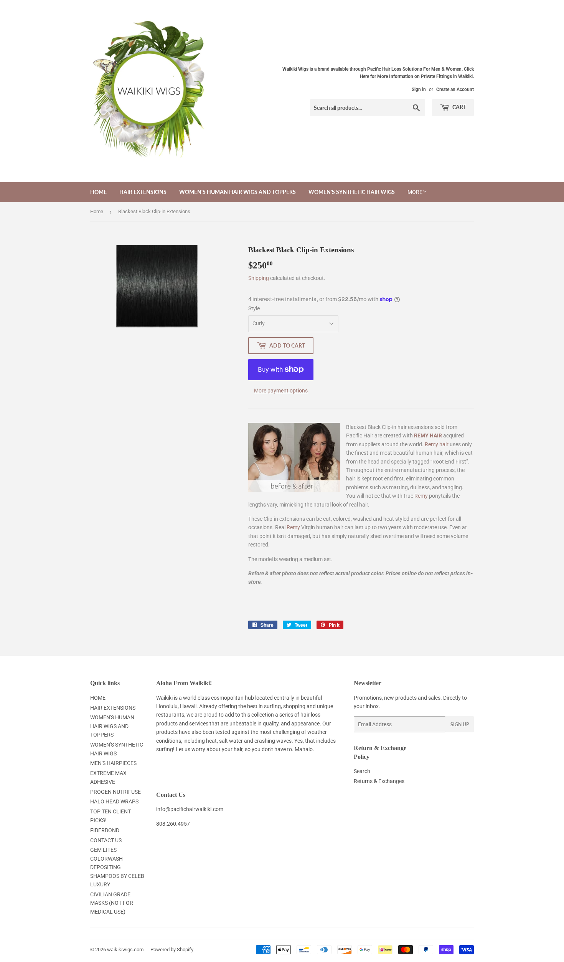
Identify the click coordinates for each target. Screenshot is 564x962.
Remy (421, 496)
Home (96, 211)
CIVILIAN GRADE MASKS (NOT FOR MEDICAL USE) (111, 903)
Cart (458, 107)
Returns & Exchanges (379, 781)
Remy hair (437, 444)
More (414, 192)
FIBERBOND (104, 830)
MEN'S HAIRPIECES (113, 763)
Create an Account (455, 89)
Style (254, 308)
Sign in (419, 89)
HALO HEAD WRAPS (114, 801)
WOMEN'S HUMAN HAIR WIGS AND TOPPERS (237, 192)
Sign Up (459, 724)
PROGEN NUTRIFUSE (115, 792)
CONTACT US (106, 840)
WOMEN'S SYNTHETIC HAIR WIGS (351, 192)
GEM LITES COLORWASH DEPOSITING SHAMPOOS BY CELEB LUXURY (117, 867)
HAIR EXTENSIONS (143, 192)
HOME (98, 192)
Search (362, 771)
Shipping (258, 278)
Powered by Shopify (171, 949)
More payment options (281, 390)
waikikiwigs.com (125, 949)
